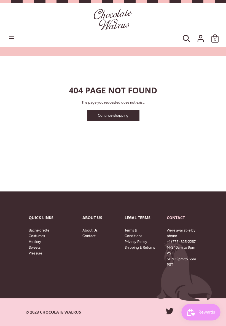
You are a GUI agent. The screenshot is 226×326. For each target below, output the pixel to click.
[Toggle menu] (12, 38)
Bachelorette (39, 230)
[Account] (200, 35)
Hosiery (35, 242)
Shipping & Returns (140, 247)
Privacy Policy (136, 242)
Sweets (35, 247)
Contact (89, 236)
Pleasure (35, 253)
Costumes (37, 236)
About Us (90, 230)
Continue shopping (113, 115)
